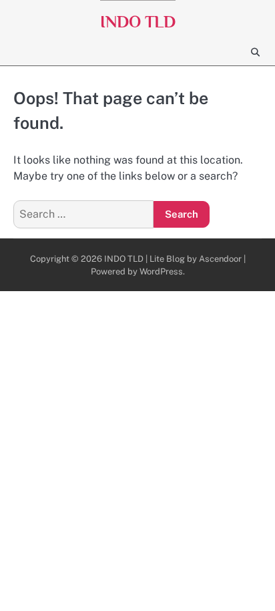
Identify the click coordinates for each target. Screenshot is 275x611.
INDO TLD (138, 21)
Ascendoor (220, 259)
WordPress (161, 271)
